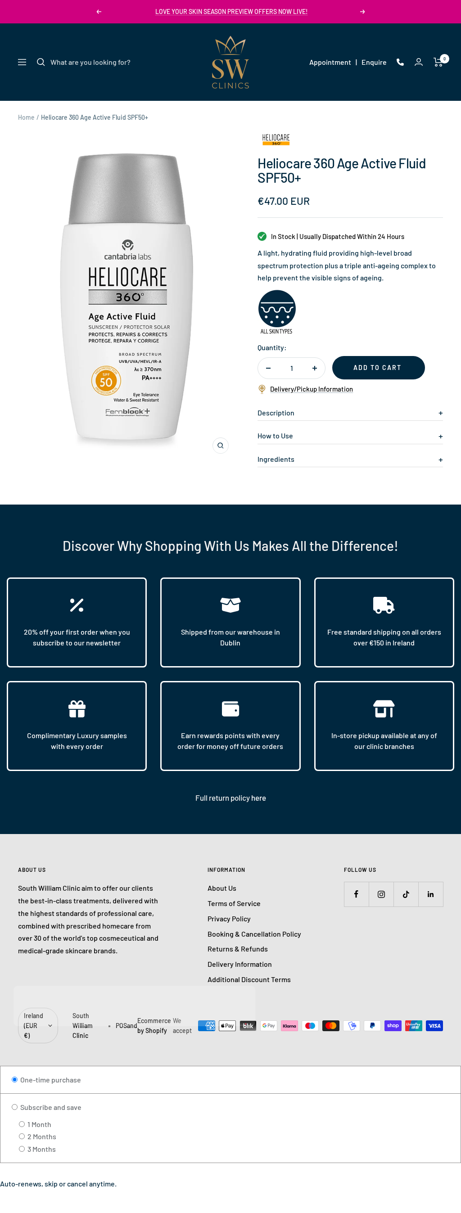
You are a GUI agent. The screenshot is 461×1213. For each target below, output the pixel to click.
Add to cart (377, 367)
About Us (222, 888)
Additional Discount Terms (249, 979)
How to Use (275, 435)
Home (26, 117)
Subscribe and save (50, 1107)
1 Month (38, 1124)
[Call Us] (400, 62)
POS (121, 1025)
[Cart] (438, 62)
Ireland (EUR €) (33, 1025)
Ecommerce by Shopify (154, 1025)
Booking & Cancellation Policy (254, 933)
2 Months (41, 1136)
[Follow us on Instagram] (381, 894)
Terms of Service (234, 903)
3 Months (41, 1149)
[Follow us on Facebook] (356, 894)
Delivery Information (240, 964)
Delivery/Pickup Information (311, 389)
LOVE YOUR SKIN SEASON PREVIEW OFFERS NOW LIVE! (231, 11)
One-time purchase (50, 1079)
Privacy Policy (229, 918)
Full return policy (223, 797)
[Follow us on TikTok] (405, 894)
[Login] (419, 62)
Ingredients (276, 459)
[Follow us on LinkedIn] (430, 894)
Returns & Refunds (238, 948)
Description (276, 412)
